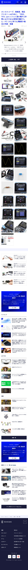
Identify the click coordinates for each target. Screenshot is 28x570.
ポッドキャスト (4, 544)
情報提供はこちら (17, 547)
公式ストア (3, 547)
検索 (17, 2)
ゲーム (2, 538)
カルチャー (3, 541)
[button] (2, 42)
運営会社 (15, 530)
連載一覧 (14, 437)
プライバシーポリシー (18, 533)
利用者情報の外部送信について (20, 535)
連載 (2, 530)
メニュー (21, 2)
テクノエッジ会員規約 (18, 538)
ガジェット (3, 535)
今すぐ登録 (14, 307)
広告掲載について (17, 544)
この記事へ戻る (14, 59)
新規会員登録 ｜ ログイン (25, 2)
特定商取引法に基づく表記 (19, 541)
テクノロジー (4, 533)
